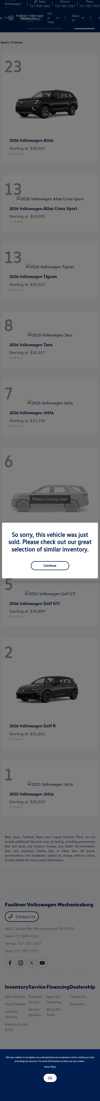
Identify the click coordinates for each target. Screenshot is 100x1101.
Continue (50, 565)
